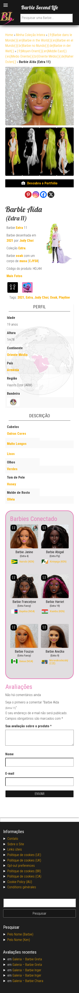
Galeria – (18, 959)
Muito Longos (17, 444)
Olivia (11, 499)
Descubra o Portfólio (42, 183)
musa (23, 261)
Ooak (53, 297)
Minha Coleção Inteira (30, 35)
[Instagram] (35, 194)
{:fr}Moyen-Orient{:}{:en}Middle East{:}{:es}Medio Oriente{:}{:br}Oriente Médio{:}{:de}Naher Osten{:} (39, 56)
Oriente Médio (17, 355)
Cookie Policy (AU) (19, 882)
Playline (64, 297)
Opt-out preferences (21, 866)
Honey (11, 484)
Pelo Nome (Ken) (18, 940)
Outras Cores (16, 434)
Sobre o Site (15, 844)
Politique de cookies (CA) (24, 876)
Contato (12, 839)
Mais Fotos (14, 276)
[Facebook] (43, 194)
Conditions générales (21, 887)
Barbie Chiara (34, 981)
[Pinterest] (28, 194)
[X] (51, 194)
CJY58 (33, 261)
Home (9, 35)
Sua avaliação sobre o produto (28, 726)
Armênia (13, 370)
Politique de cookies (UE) (24, 855)
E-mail (9, 774)
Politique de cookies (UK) (24, 860)
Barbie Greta (33, 959)
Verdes (12, 469)
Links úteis (14, 849)
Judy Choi (26, 241)
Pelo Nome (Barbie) (20, 934)
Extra (19, 228)
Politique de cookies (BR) (24, 871)
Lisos (11, 454)
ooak (19, 256)
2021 (10, 241)
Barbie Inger (33, 970)
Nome (9, 754)
